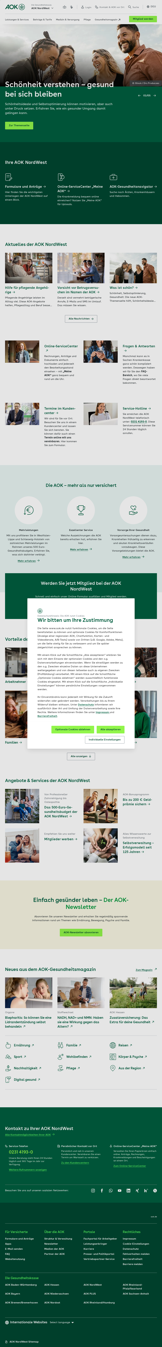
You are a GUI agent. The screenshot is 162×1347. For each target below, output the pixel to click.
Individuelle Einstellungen (105, 740)
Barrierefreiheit (47, 716)
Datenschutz (86, 705)
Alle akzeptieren (110, 729)
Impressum (103, 712)
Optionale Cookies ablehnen (72, 729)
